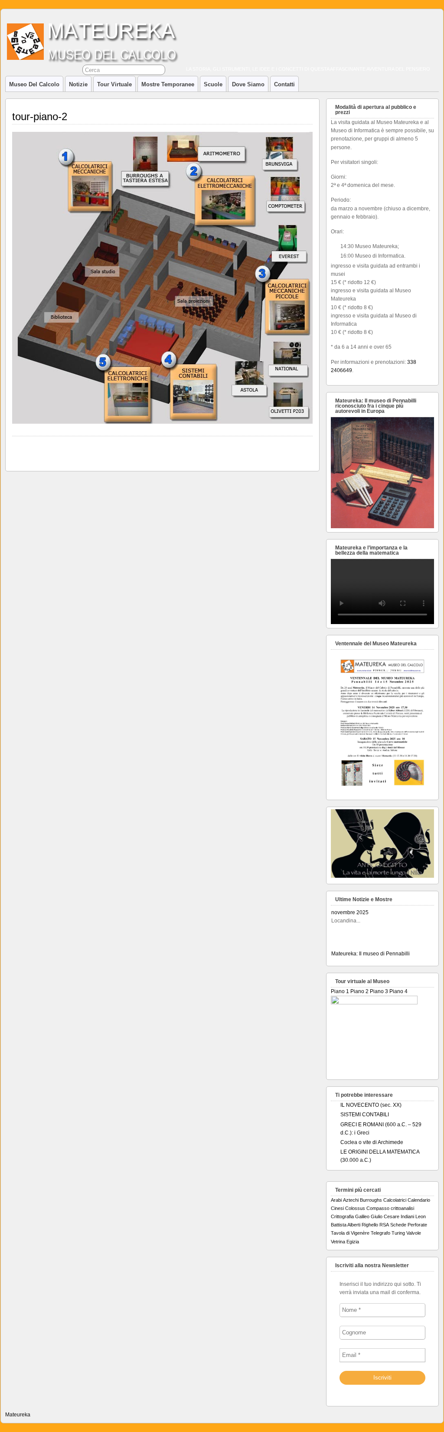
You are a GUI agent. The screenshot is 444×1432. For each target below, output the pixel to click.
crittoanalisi (402, 1208)
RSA (384, 1224)
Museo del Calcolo (34, 84)
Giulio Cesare (385, 1216)
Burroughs (371, 1200)
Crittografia (342, 1216)
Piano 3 (379, 991)
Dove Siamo (248, 84)
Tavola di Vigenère (350, 1233)
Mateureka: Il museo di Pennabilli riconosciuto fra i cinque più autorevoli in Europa (378, 922)
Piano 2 (359, 991)
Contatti (284, 84)
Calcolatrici (394, 1200)
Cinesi (337, 1208)
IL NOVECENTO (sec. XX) (371, 1105)
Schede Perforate (408, 1224)
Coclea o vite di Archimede (371, 1142)
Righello (370, 1224)
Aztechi (351, 1200)
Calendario (419, 1200)
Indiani (407, 1216)
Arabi (336, 1200)
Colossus (355, 1208)
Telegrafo (380, 1233)
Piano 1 (340, 991)
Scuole (213, 84)
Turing (398, 1233)
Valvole (413, 1233)
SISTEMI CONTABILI (364, 1115)
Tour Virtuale (114, 84)
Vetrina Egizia (345, 1241)
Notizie (78, 84)
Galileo (362, 1216)
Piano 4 (398, 991)
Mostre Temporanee (167, 84)
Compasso (377, 1208)
